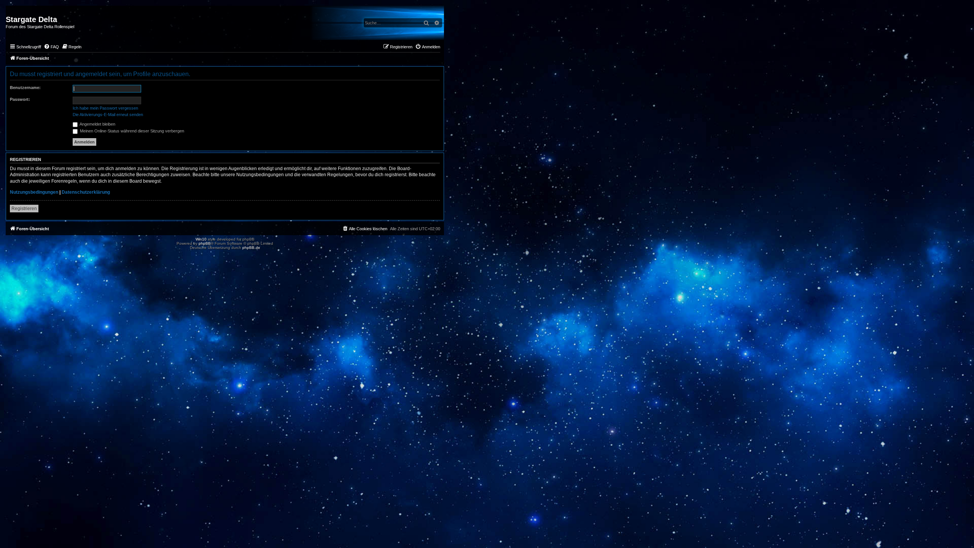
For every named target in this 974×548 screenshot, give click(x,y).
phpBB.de (251, 247)
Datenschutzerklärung (86, 192)
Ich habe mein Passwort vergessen (105, 108)
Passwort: (20, 99)
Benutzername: (25, 87)
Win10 (201, 239)
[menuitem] (51, 46)
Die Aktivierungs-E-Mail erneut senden (108, 114)
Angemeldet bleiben (97, 124)
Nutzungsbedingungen (34, 192)
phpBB (205, 243)
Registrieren (24, 208)
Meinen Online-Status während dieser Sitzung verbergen (131, 131)
